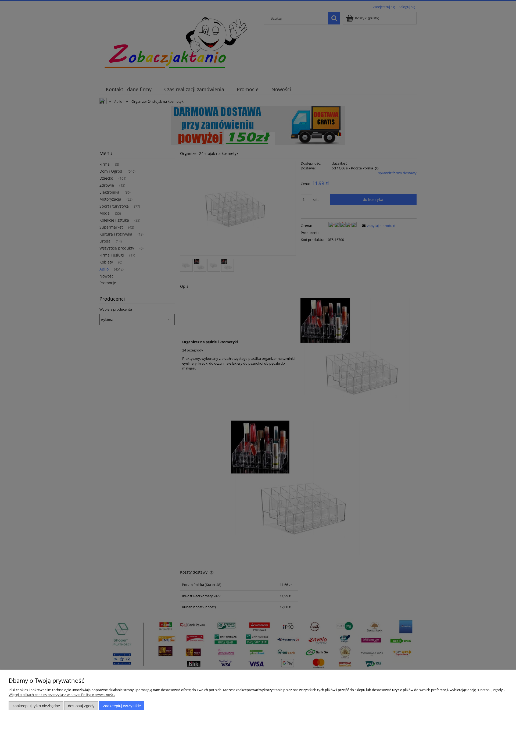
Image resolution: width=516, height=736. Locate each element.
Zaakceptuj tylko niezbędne (36, 705)
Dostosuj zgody (81, 705)
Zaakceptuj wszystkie (122, 705)
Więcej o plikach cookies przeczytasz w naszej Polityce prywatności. (62, 694)
